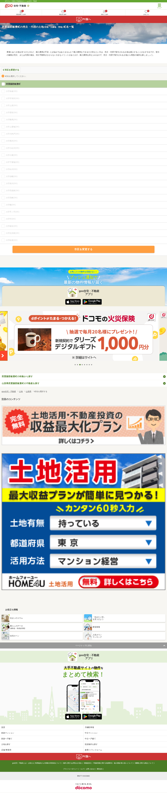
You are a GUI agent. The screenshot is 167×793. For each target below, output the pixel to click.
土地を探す (5, 744)
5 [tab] (84, 364)
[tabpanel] (83, 336)
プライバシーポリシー (70, 769)
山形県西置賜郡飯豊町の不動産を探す (21, 383)
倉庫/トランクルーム (93, 750)
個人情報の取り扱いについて (123, 763)
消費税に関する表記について (144, 763)
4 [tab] (82, 364)
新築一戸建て (6, 739)
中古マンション (91, 733)
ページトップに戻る (83, 645)
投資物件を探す (91, 744)
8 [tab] (91, 364)
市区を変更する (12, 70)
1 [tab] (75, 364)
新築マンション (7, 733)
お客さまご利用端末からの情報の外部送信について (44, 763)
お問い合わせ (90, 769)
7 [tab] (89, 364)
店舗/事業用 (6, 750)
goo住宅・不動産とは (19, 763)
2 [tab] (77, 364)
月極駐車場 (89, 727)
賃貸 (3, 727)
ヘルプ (82, 769)
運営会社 (99, 769)
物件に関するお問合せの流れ (72, 763)
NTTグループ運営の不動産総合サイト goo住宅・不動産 (21, 1)
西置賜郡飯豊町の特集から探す (17, 376)
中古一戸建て (90, 739)
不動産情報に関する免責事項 (102, 763)
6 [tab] (87, 364)
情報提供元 (87, 763)
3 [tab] (80, 364)
